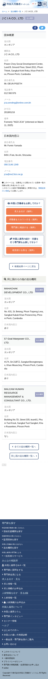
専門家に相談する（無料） (24, 227)
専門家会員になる (12, 574)
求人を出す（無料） (24, 211)
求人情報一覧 (10, 584)
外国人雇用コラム (12, 612)
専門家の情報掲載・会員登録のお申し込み (21, 665)
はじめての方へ (11, 630)
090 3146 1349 (11, 164)
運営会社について (11, 655)
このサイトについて (12, 652)
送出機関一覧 (16, 11)
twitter (6, 668)
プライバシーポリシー (13, 661)
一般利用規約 (9, 658)
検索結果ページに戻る (25, 266)
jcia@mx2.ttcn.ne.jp (13, 174)
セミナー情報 (10, 621)
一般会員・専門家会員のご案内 (19, 639)
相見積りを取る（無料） (24, 250)
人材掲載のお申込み (15, 602)
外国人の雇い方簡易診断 (15, 635)
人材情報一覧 (10, 598)
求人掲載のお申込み (13, 588)
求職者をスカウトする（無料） (24, 219)
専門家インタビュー (13, 616)
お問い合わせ (10, 644)
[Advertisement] (24, 491)
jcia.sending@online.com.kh (17, 103)
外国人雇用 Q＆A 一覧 (15, 565)
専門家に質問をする (13, 570)
